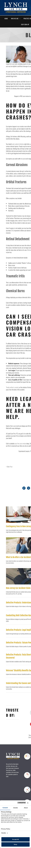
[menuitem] (7, 19)
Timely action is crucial (12, 387)
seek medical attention (18, 144)
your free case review (20, 443)
